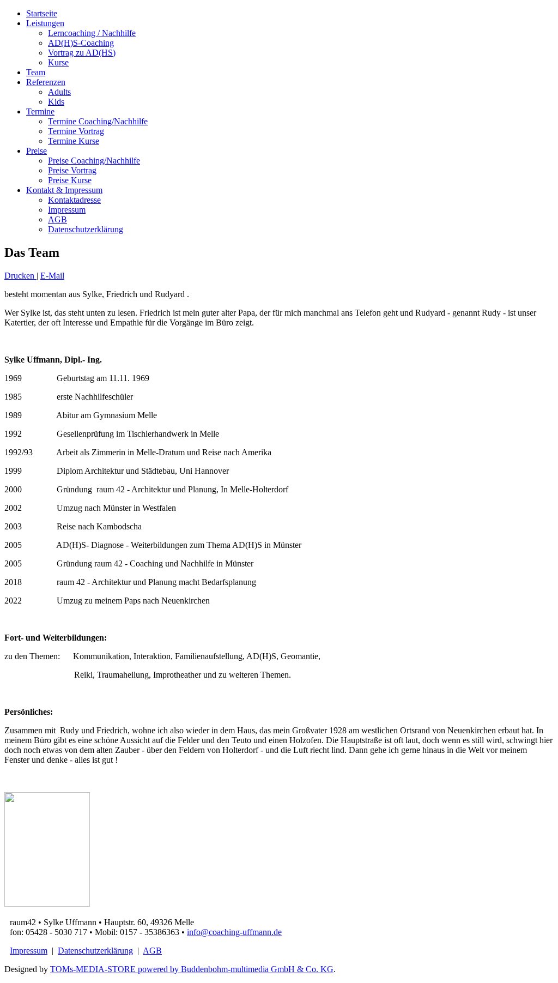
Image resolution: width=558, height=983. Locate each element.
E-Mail (52, 275)
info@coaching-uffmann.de (234, 932)
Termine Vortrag (76, 131)
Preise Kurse (70, 180)
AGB (57, 219)
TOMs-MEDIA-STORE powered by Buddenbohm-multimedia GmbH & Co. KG (191, 969)
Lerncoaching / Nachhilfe (92, 33)
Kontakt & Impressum (64, 190)
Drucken (20, 275)
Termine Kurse (73, 141)
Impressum (67, 209)
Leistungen (45, 23)
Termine (40, 111)
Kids (56, 101)
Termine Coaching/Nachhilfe (98, 121)
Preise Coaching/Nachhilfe (94, 160)
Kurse (58, 62)
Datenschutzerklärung (85, 229)
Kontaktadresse (74, 199)
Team (35, 72)
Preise (36, 150)
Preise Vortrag (72, 170)
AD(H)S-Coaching (81, 42)
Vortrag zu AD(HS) (82, 52)
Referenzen (45, 82)
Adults (59, 92)
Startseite (41, 13)
